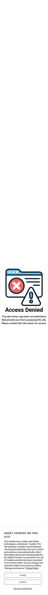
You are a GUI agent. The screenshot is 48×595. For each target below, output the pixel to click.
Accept (23, 575)
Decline (22, 582)
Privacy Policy (32, 568)
